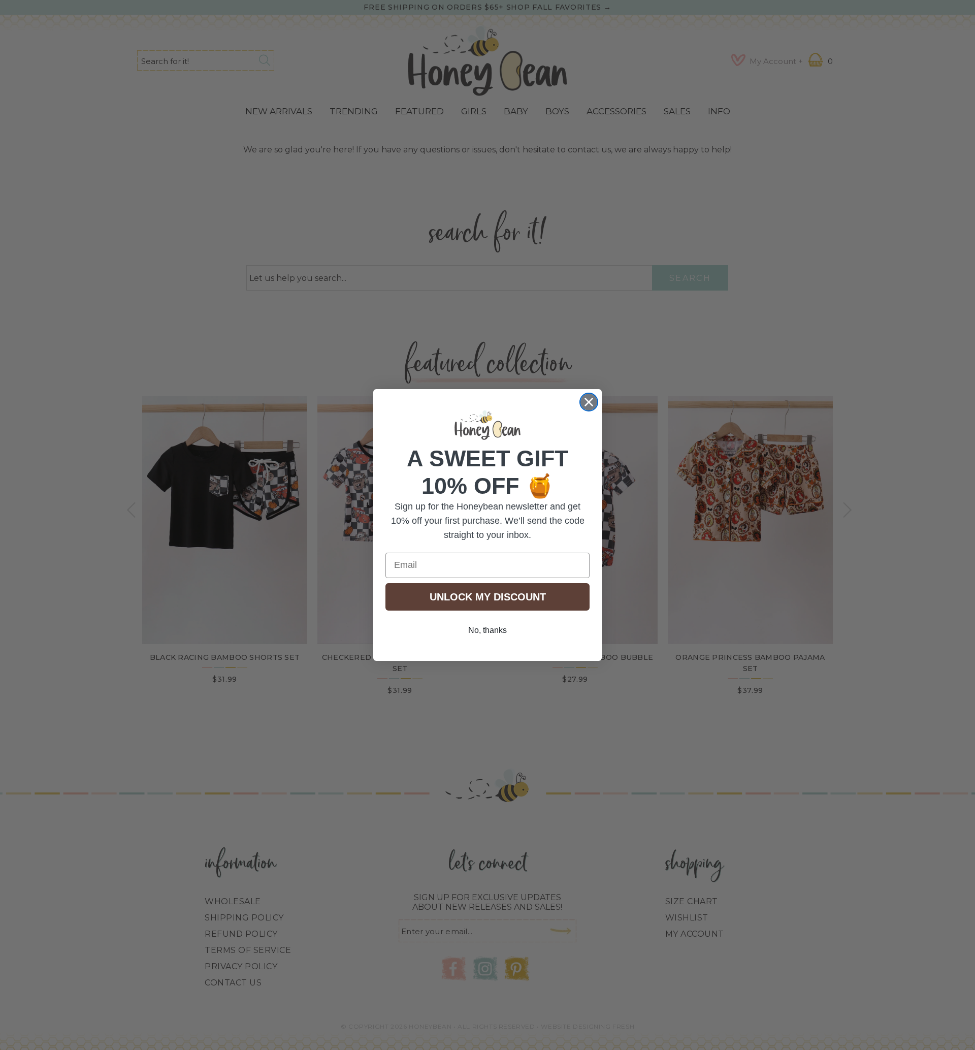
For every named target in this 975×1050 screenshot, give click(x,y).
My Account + (776, 61)
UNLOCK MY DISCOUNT (488, 596)
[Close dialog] (589, 402)
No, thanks (487, 630)
